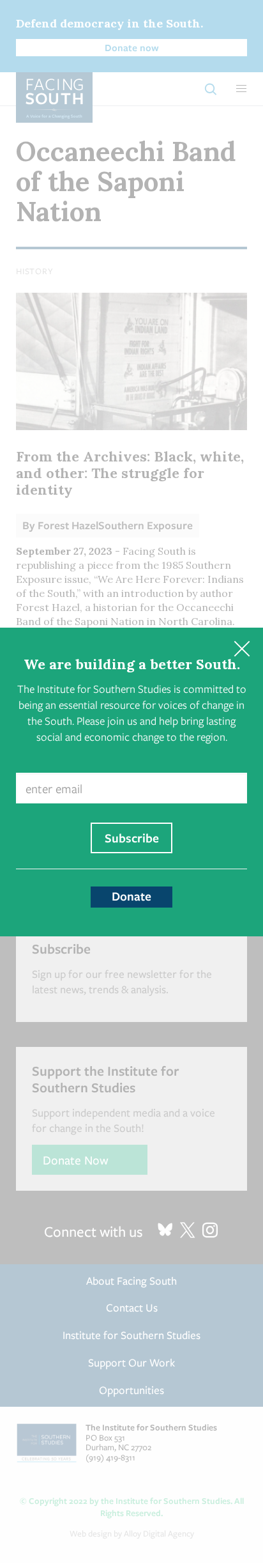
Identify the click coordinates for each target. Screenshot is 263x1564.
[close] (241, 649)
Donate (131, 896)
